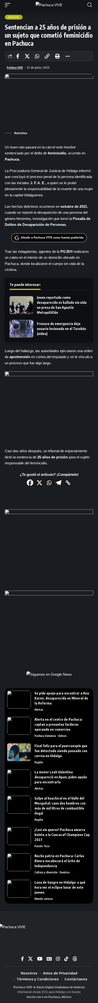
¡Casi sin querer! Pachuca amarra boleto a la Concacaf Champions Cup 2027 (62, 835)
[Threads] (75, 959)
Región (13, 17)
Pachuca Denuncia (45, 736)
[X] (39, 482)
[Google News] (49, 959)
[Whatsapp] (49, 482)
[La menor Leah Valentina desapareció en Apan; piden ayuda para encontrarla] (19, 778)
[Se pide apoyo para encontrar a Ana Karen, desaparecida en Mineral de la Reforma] (19, 700)
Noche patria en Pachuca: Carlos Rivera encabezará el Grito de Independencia (59, 861)
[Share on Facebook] (18, 56)
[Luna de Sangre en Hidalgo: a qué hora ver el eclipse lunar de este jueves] (19, 889)
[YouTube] (39, 959)
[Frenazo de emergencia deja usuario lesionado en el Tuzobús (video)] (21, 329)
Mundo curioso (43, 899)
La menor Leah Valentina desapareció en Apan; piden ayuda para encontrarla (60, 777)
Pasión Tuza (41, 846)
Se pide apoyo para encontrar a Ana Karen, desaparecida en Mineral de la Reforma (61, 698)
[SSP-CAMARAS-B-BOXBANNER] (49, 627)
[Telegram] (58, 482)
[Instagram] (58, 959)
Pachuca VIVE (15, 67)
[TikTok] (66, 959)
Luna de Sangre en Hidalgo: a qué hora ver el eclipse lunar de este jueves (59, 887)
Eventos (65, 872)
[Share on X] (27, 56)
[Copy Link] (68, 482)
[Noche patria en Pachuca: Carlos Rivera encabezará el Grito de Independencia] (19, 862)
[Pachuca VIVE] (49, 5)
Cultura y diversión (46, 872)
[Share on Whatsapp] (37, 56)
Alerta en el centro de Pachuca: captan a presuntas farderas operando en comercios (58, 724)
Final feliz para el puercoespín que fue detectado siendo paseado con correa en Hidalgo (60, 751)
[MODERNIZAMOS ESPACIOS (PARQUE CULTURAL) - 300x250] (49, 546)
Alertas (38, 709)
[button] (9, 5)
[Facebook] (30, 482)
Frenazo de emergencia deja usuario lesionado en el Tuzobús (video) (61, 329)
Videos (62, 736)
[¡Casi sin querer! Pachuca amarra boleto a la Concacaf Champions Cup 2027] (19, 836)
